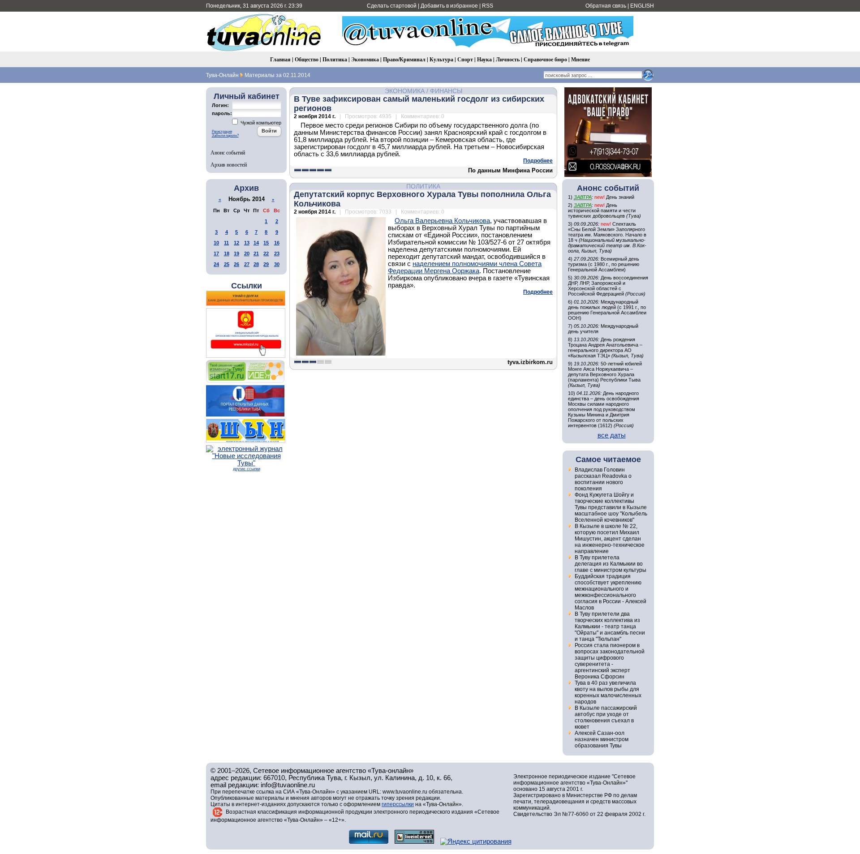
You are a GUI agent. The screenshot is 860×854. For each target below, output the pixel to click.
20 (246, 253)
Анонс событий (228, 152)
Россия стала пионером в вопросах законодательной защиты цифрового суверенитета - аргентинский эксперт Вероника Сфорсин (610, 661)
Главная (280, 59)
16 (277, 242)
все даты (612, 435)
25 (226, 264)
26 (236, 264)
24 (216, 264)
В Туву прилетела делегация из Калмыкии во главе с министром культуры (610, 563)
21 (256, 253)
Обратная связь (605, 6)
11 (226, 242)
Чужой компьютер (260, 122)
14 (256, 242)
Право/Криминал (404, 59)
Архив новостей (229, 164)
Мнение (580, 59)
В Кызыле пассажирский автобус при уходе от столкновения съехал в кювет (606, 717)
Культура (441, 59)
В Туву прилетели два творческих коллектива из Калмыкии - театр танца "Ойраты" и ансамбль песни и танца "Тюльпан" (610, 626)
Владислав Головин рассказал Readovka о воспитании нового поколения (603, 479)
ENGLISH (642, 6)
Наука (484, 59)
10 (216, 242)
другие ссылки (246, 469)
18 (226, 253)
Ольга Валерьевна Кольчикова (442, 220)
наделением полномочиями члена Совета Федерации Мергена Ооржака (465, 267)
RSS (487, 6)
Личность (508, 59)
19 (236, 253)
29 (266, 264)
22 (266, 253)
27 (246, 264)
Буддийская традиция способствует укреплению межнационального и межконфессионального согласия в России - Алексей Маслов (610, 592)
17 (216, 253)
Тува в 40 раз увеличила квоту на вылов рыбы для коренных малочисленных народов (608, 692)
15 (266, 242)
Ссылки (246, 285)
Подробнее (538, 161)
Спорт (465, 59)
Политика (334, 59)
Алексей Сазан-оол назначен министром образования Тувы (601, 739)
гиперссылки (398, 804)
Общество (306, 59)
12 (236, 242)
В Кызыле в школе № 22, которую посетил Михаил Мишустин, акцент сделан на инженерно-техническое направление (610, 538)
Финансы (446, 90)
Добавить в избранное (449, 6)
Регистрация (222, 131)
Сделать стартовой (392, 6)
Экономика (365, 59)
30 (277, 264)
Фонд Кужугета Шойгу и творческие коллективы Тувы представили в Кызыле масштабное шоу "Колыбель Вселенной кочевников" (611, 507)
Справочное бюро (545, 59)
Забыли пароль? (225, 135)
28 (256, 264)
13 (246, 242)
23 (277, 253)
